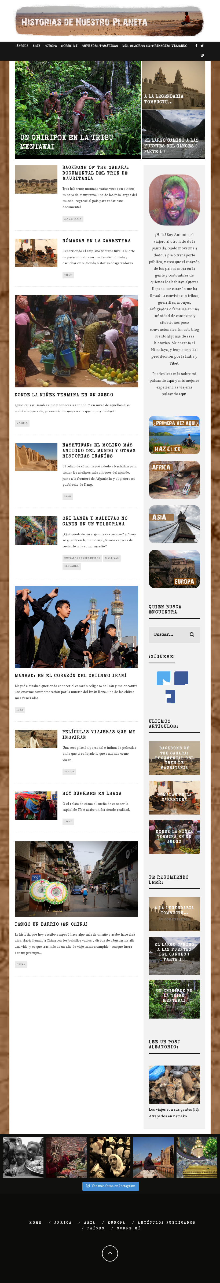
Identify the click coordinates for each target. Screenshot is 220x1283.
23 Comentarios (174, 919)
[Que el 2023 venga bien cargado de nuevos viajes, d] (66, 1157)
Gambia (22, 423)
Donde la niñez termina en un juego (64, 395)
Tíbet (68, 275)
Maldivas (112, 558)
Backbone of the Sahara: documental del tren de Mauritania (96, 173)
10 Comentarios (174, 1007)
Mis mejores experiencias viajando (154, 46)
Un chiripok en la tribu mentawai (174, 996)
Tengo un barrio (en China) (51, 925)
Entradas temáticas (100, 46)
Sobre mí (129, 1228)
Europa (51, 46)
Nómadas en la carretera (97, 241)
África (22, 46)
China (21, 964)
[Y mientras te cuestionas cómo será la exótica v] (23, 1157)
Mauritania (73, 219)
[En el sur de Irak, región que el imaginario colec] (153, 1157)
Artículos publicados (167, 1223)
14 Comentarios (174, 966)
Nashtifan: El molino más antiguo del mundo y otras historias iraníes (99, 451)
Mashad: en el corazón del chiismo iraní (71, 676)
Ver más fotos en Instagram (113, 1186)
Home (36, 1223)
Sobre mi (69, 46)
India (190, 356)
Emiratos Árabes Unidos (82, 558)
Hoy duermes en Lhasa (92, 794)
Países (96, 1228)
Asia (36, 46)
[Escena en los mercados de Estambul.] (110, 1157)
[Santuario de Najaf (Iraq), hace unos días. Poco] (197, 1157)
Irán (67, 496)
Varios (69, 771)
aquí (170, 380)
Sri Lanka (71, 566)
